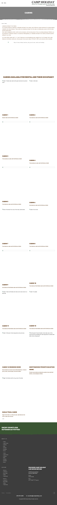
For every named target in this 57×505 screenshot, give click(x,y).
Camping (4, 444)
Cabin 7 (5, 243)
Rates (4, 446)
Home (3, 23)
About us (4, 470)
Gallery (4, 474)
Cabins (4, 441)
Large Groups (5, 443)
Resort (4, 450)
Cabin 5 (5, 201)
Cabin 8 (32, 243)
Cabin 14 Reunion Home (11, 367)
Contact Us (5, 471)
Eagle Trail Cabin (9, 412)
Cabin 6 (32, 202)
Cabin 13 (32, 326)
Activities (4, 447)
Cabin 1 (5, 115)
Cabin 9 (5, 285)
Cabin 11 (5, 326)
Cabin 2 (32, 115)
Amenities (5, 449)
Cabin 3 (5, 156)
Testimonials (5, 476)
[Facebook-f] (54, 493)
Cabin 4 (32, 160)
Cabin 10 (32, 283)
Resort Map (5, 473)
